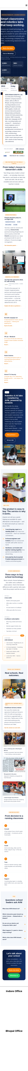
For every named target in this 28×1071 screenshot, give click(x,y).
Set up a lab (10, 440)
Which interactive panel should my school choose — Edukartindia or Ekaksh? (13, 916)
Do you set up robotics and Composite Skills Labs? (11, 924)
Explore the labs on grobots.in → (13, 305)
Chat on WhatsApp (8, 53)
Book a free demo (8, 48)
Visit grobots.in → (12, 434)
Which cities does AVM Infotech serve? (12, 938)
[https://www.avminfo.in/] (14, 2)
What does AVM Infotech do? (11, 908)
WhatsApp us (14, 975)
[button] (26, 5)
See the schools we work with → (12, 727)
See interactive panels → (11, 245)
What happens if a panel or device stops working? (13, 931)
